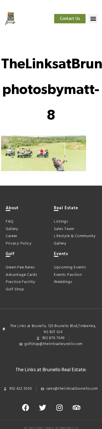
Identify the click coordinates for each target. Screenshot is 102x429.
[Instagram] (59, 407)
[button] (93, 18)
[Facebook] (25, 407)
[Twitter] (42, 407)
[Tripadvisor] (76, 407)
